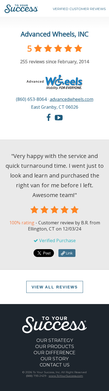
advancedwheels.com (71, 99)
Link (69, 253)
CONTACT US (55, 365)
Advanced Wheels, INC (55, 33)
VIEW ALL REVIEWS (55, 287)
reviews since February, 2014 (54, 62)
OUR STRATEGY (54, 340)
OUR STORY (54, 358)
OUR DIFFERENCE (54, 352)
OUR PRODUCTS (54, 346)
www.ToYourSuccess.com (66, 376)
